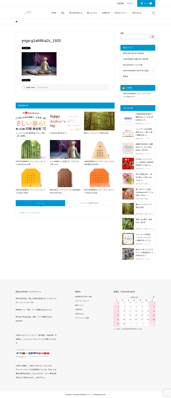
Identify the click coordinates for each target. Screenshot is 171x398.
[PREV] (115, 297)
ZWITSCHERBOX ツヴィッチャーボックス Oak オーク (137, 95)
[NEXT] (153, 297)
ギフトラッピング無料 (82, 318)
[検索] (152, 36)
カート (147, 3)
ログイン (130, 3)
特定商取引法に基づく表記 (83, 296)
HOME (53, 13)
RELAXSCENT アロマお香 (132, 65)
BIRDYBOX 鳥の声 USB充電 (133, 53)
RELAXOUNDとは (75, 13)
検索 (122, 33)
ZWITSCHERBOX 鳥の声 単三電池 (135, 71)
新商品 (125, 76)
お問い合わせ (137, 13)
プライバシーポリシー (82, 301)
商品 (62, 13)
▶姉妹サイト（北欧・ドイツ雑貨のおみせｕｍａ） (34, 310)
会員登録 (120, 3)
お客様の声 (106, 13)
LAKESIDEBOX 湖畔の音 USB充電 (135, 59)
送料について (79, 305)
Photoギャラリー (121, 13)
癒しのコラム (92, 13)
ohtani (33, 87)
